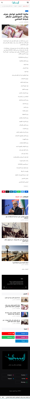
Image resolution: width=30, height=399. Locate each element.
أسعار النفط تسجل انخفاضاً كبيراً (20, 263)
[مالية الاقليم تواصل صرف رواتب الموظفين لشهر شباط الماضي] (15, 31)
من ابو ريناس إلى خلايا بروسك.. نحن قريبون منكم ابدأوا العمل (16, 240)
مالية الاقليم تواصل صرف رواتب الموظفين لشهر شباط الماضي (12, 306)
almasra (26, 186)
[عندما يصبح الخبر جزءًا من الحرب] (24, 299)
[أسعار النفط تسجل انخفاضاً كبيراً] (15, 253)
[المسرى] (15, 2)
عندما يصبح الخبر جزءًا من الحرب (12, 298)
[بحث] (2, 2)
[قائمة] (28, 2)
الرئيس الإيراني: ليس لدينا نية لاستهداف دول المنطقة (17, 217)
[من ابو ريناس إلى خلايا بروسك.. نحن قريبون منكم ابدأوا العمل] (15, 230)
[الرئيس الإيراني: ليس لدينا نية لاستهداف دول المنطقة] (15, 207)
